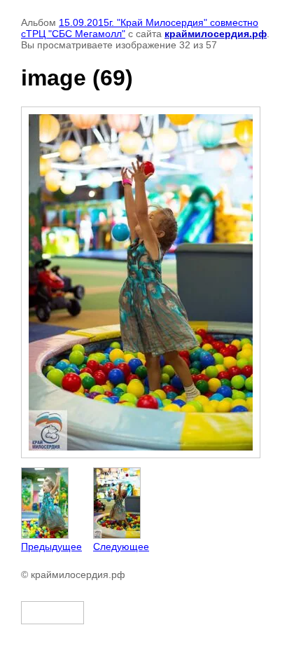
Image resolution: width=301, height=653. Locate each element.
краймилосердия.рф (215, 33)
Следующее (121, 546)
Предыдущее (51, 546)
